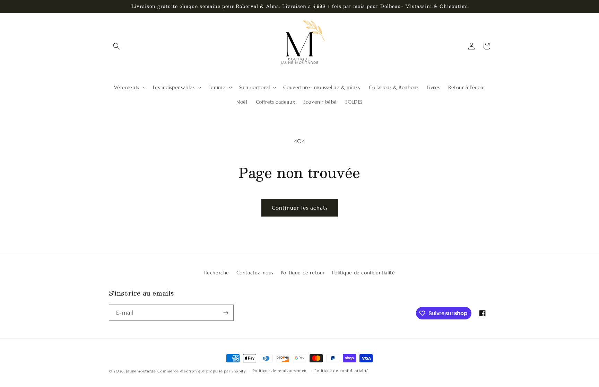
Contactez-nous (255, 273)
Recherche (216, 273)
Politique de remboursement (280, 370)
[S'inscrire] (225, 313)
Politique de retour (303, 273)
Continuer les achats (300, 207)
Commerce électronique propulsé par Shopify (201, 371)
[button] (116, 46)
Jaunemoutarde (141, 371)
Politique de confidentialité (363, 273)
